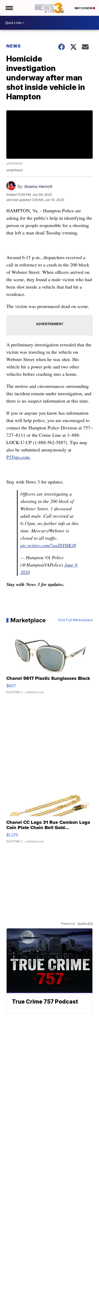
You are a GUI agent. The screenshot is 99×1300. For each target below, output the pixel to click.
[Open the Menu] (9, 7)
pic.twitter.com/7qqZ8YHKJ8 (48, 545)
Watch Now (83, 8)
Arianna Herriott (38, 186)
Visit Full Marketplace (75, 620)
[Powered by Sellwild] (85, 924)
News (13, 46)
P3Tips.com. (18, 457)
